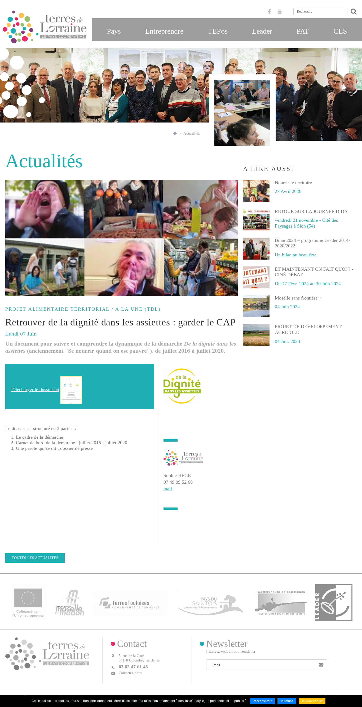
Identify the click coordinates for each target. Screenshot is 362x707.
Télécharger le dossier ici (35, 389)
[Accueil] (45, 27)
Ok (353, 11)
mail (168, 488)
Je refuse (286, 701)
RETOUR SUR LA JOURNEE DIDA (311, 211)
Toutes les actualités (35, 558)
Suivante (232, 238)
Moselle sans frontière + (298, 298)
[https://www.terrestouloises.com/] (129, 602)
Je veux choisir (312, 701)
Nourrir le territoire (293, 182)
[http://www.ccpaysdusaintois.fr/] (210, 602)
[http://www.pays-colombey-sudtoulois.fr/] (281, 602)
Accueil (175, 133)
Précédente (10, 238)
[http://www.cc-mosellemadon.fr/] (69, 602)
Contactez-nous (130, 673)
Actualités (191, 133)
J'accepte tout (262, 701)
